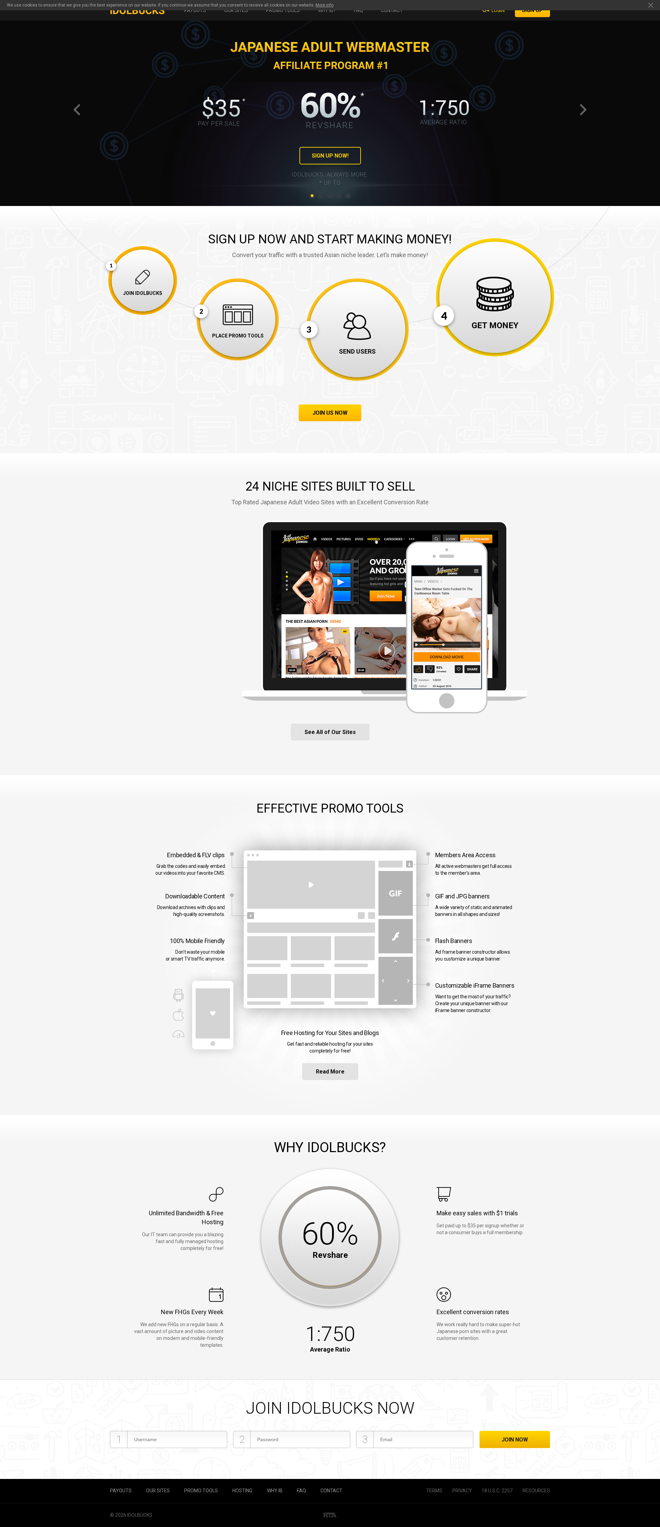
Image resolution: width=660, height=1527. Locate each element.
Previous (78, 109)
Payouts (195, 10)
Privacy (462, 1490)
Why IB (275, 1490)
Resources (536, 1490)
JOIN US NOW (330, 413)
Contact (392, 10)
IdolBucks (139, 1515)
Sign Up (532, 10)
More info (324, 5)
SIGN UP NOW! (330, 155)
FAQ (358, 10)
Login (498, 10)
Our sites (236, 10)
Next (582, 109)
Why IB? (327, 10)
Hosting (242, 1490)
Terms (434, 1490)
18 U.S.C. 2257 (497, 1490)
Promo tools (283, 10)
